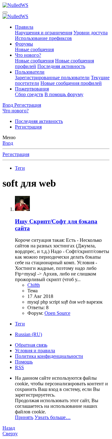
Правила (24, 27)
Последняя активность (61, 66)
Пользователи (29, 72)
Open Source (57, 313)
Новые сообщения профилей (71, 83)
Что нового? (28, 55)
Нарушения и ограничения (43, 32)
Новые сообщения (34, 49)
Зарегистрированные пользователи (52, 77)
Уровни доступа (90, 32)
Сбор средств (29, 94)
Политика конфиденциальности (49, 356)
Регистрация (28, 126)
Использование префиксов (43, 38)
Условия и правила (35, 350)
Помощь (24, 361)
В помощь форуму (63, 94)
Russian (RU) (28, 334)
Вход (7, 143)
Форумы (24, 43)
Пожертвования (32, 88)
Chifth (33, 285)
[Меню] (4, 12)
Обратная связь (31, 345)
